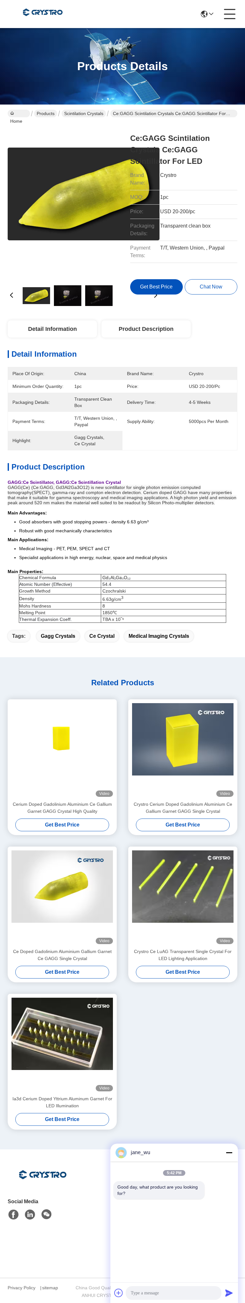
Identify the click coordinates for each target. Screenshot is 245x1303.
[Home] (43, 1182)
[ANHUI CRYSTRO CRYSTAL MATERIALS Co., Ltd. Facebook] (13, 1215)
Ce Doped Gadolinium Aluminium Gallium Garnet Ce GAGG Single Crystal (62, 955)
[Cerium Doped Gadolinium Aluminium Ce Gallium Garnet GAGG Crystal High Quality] (62, 750)
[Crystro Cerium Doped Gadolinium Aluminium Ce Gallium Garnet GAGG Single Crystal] (183, 750)
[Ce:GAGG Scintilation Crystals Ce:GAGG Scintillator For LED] (84, 201)
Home (19, 113)
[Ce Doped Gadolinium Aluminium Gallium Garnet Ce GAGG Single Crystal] (62, 897)
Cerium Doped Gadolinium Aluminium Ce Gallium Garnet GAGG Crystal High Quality (62, 808)
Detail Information (52, 329)
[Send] (229, 1293)
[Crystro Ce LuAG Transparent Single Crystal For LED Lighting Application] (183, 897)
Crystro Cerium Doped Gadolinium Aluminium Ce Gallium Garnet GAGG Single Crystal (183, 808)
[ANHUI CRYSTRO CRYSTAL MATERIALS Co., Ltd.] (43, 14)
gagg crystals (58, 636)
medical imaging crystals (159, 636)
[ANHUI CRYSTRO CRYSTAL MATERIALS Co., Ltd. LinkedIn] (30, 1215)
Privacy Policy (21, 1287)
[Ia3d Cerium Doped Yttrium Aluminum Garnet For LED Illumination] (62, 1044)
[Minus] (229, 1152)
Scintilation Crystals (83, 113)
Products (46, 113)
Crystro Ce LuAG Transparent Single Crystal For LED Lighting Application (183, 955)
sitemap (50, 1287)
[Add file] (118, 1293)
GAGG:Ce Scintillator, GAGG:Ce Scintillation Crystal (64, 482)
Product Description (146, 329)
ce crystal (102, 636)
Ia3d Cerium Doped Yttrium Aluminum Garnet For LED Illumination (62, 1102)
